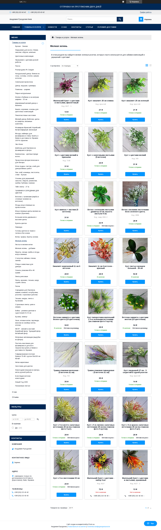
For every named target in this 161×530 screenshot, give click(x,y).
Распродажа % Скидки (24, 70)
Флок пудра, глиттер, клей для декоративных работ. (27, 167)
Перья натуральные (23, 93)
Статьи (89, 27)
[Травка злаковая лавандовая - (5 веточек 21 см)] (101, 354)
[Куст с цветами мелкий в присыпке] (66, 139)
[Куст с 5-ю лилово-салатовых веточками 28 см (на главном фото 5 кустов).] (101, 409)
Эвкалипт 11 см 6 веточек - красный (100, 267)
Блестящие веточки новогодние (22, 377)
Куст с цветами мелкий (135, 155)
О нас (64, 27)
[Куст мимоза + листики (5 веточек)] (66, 193)
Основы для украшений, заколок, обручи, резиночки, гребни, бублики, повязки (26, 180)
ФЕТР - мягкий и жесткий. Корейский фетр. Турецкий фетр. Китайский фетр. (28, 331)
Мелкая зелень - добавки (25, 248)
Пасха (17, 66)
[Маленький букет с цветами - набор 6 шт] (101, 462)
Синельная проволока (24, 82)
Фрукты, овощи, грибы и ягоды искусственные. (27, 253)
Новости (52, 27)
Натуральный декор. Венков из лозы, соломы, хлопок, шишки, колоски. (27, 76)
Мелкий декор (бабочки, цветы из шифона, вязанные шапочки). (27, 121)
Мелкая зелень (21, 241)
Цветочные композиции (24, 56)
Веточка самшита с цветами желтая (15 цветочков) (135, 318)
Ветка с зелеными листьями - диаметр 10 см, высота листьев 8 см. (101, 212)
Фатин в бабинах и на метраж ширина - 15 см (27, 98)
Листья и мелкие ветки (24, 244)
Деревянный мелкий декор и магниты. (26, 104)
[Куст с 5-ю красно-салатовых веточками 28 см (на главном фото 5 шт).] (135, 409)
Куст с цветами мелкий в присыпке (66, 156)
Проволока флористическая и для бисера (27, 161)
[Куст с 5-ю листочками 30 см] (66, 462)
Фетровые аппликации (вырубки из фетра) (27, 338)
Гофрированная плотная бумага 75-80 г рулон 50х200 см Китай (27, 356)
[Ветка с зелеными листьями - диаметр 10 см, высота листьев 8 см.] (101, 193)
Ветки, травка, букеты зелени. (26, 237)
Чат (152, 523)
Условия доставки (106, 27)
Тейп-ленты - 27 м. (22, 187)
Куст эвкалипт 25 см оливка (100, 101)
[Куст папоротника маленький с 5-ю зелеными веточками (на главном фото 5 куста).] (101, 301)
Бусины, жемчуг (21, 317)
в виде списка (150, 66)
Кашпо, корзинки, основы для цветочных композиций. (26, 110)
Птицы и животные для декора (24, 265)
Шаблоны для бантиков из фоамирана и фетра (25, 149)
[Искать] (120, 19)
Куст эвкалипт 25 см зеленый (135, 101)
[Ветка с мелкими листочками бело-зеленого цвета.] (135, 193)
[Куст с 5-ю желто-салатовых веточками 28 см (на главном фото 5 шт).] (66, 409)
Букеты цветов (21, 223)
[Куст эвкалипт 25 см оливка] (101, 84)
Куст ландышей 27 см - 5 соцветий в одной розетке (135, 371)
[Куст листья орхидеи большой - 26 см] (135, 250)
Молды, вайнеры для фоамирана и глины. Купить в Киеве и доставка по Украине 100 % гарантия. (26, 137)
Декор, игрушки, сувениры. (25, 86)
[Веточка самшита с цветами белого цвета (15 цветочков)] (66, 301)
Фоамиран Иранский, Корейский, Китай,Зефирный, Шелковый (28, 129)
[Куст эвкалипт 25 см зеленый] (135, 84)
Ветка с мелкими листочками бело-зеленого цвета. (135, 211)
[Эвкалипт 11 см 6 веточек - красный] (101, 250)
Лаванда (18, 227)
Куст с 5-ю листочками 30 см (66, 478)
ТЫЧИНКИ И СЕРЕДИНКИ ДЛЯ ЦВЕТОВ (27, 192)
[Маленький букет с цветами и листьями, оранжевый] (135, 462)
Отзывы (15, 397)
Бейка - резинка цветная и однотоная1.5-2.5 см (25, 312)
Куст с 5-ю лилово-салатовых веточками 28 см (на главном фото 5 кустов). (100, 427)
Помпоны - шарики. (22, 89)
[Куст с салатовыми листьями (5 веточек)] (101, 139)
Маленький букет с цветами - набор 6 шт (100, 479)
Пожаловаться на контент (77, 526)
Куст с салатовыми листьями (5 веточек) (100, 156)
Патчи (17, 286)
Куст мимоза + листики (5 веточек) (66, 211)
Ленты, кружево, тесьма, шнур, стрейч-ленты (27, 281)
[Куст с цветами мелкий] (135, 139)
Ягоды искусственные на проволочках (25, 206)
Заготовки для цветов (24, 366)
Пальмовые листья (22, 386)
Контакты (76, 27)
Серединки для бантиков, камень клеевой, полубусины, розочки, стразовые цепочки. (26, 292)
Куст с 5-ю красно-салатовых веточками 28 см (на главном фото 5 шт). (135, 427)
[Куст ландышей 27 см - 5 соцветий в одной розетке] (135, 354)
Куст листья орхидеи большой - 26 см (135, 267)
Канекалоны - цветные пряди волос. (26, 155)
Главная (16, 27)
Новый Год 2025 (21, 382)
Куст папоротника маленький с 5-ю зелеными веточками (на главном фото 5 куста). (100, 319)
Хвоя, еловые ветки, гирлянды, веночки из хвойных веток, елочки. (27, 322)
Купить (66, 120)
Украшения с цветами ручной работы (26, 61)
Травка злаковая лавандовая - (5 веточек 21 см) (100, 371)
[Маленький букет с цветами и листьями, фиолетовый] (66, 84)
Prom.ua (91, 524)
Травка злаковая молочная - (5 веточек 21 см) (66, 371)
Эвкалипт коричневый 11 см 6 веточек (66, 267)
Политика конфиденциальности (98, 526)
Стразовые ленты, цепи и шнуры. (25, 306)
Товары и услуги (32, 27)
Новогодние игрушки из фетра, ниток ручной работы (27, 371)
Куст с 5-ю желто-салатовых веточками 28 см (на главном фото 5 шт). (66, 427)
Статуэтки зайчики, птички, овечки (25, 259)
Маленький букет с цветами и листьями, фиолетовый (66, 102)
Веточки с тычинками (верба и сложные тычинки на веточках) (27, 199)
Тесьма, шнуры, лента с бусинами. (24, 299)
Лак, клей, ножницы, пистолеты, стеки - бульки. (27, 173)
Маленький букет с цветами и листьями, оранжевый (135, 479)
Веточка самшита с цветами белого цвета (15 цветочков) (66, 318)
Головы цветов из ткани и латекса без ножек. (25, 232)
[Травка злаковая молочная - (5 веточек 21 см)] (66, 354)
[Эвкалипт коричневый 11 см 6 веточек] (66, 250)
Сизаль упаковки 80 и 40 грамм (24, 271)
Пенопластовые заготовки (25, 115)
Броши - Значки (21, 46)
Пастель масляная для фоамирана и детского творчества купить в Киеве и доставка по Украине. (26, 346)
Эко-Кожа (19, 144)
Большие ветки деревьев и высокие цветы (25, 218)
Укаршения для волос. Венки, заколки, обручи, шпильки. (26, 51)
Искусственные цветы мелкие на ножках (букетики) (28, 212)
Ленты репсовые (21, 276)
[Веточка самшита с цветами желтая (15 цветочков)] (135, 301)
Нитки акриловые (22, 362)
